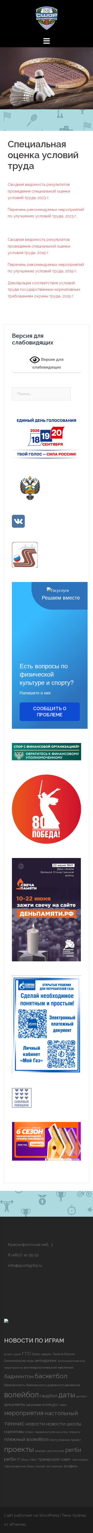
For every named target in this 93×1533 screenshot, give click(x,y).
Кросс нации (41, 1354)
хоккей (40, 1466)
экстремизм (54, 1466)
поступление (59, 1440)
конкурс (50, 1404)
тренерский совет (54, 1459)
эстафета (70, 1466)
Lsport (17, 1354)
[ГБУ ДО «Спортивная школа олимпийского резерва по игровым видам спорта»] (46, 18)
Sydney (79, 1515)
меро (62, 1404)
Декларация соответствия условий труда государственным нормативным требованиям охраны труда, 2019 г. (44, 289)
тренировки (80, 1459)
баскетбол (51, 1376)
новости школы (63, 1424)
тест (33, 1459)
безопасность (14, 1385)
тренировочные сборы (19, 1466)
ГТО (26, 1353)
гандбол (48, 1395)
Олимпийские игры (19, 1361)
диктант (81, 1396)
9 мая (8, 1354)
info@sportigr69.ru (25, 1265)
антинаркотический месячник (49, 1367)
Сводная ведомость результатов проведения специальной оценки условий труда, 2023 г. (39, 191)
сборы (24, 1459)
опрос (29, 1432)
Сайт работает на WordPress (31, 1515)
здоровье (33, 1404)
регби (73, 1450)
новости (35, 1424)
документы (14, 1404)
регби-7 (11, 1459)
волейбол (21, 1394)
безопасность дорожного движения (53, 1385)
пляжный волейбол (26, 1439)
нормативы (14, 1431)
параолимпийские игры (51, 1432)
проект (76, 1440)
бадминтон (19, 1376)
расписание (55, 1450)
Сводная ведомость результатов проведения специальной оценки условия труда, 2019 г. (39, 246)
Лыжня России (63, 1354)
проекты (19, 1449)
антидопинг (46, 1360)
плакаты (74, 1432)
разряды (40, 1450)
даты (66, 1395)
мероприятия (23, 1413)
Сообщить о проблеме (49, 711)
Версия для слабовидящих (48, 363)
